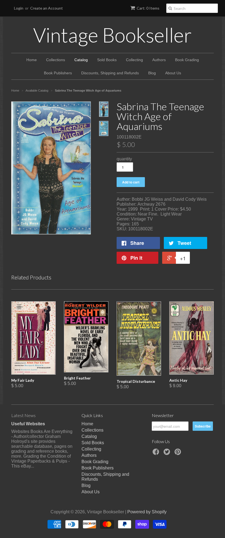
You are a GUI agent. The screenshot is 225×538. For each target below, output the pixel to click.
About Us (173, 73)
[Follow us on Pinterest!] (179, 453)
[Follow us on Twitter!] (168, 453)
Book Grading (187, 60)
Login (18, 8)
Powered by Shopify (147, 511)
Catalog (81, 60)
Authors (159, 60)
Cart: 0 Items (148, 8)
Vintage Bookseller (112, 35)
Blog (152, 73)
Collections (55, 60)
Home (31, 60)
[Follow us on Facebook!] (157, 453)
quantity (124, 159)
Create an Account (46, 8)
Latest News (23, 415)
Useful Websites (28, 423)
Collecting (134, 60)
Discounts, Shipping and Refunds (110, 73)
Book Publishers (58, 73)
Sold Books (107, 60)
